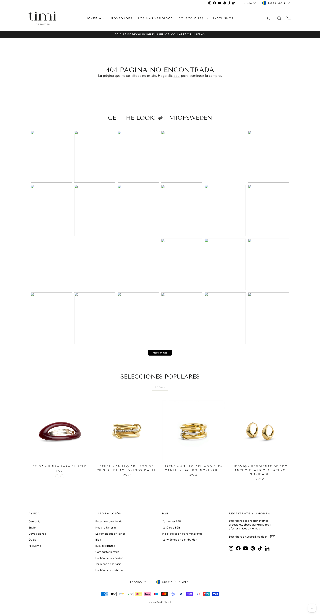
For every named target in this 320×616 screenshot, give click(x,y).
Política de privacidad (109, 558)
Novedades (122, 18)
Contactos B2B (171, 521)
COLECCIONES (192, 18)
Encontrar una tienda (109, 521)
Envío (32, 527)
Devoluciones (37, 533)
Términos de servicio (108, 564)
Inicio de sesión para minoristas (182, 533)
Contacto (35, 521)
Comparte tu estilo (107, 552)
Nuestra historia (105, 527)
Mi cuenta (35, 545)
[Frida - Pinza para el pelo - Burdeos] (62, 476)
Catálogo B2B (171, 527)
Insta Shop (223, 18)
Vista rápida (60, 458)
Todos (160, 387)
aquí (177, 75)
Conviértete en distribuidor (179, 539)
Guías (32, 539)
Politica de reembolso (109, 570)
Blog (98, 539)
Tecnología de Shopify (160, 601)
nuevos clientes (105, 545)
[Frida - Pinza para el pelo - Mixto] (57, 476)
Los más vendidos (155, 18)
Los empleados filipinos (110, 533)
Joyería (94, 18)
